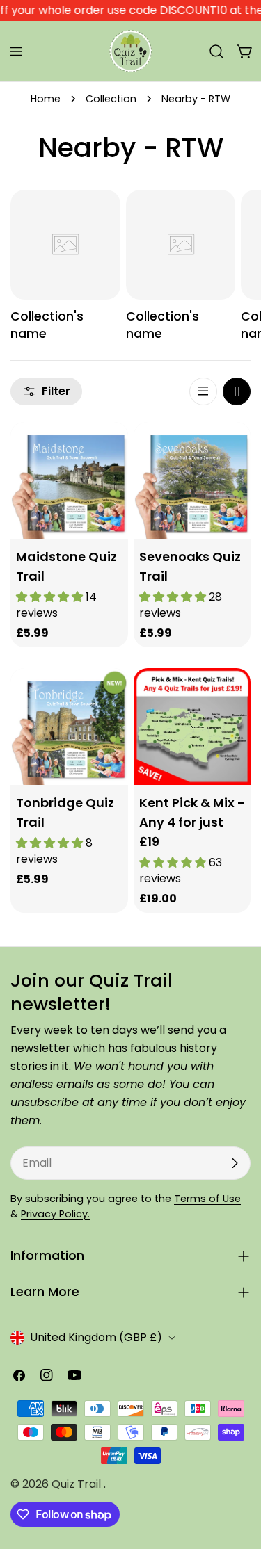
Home (46, 99)
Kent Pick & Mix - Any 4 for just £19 (192, 822)
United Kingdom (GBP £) (96, 1337)
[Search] (216, 51)
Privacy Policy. (55, 1214)
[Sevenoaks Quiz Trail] (192, 481)
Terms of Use (207, 1199)
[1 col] (203, 391)
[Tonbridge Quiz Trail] (69, 727)
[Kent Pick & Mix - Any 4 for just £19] (192, 727)
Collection (111, 99)
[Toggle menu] (16, 51)
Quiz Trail (78, 1484)
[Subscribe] (234, 1163)
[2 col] (237, 391)
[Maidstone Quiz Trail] (69, 481)
